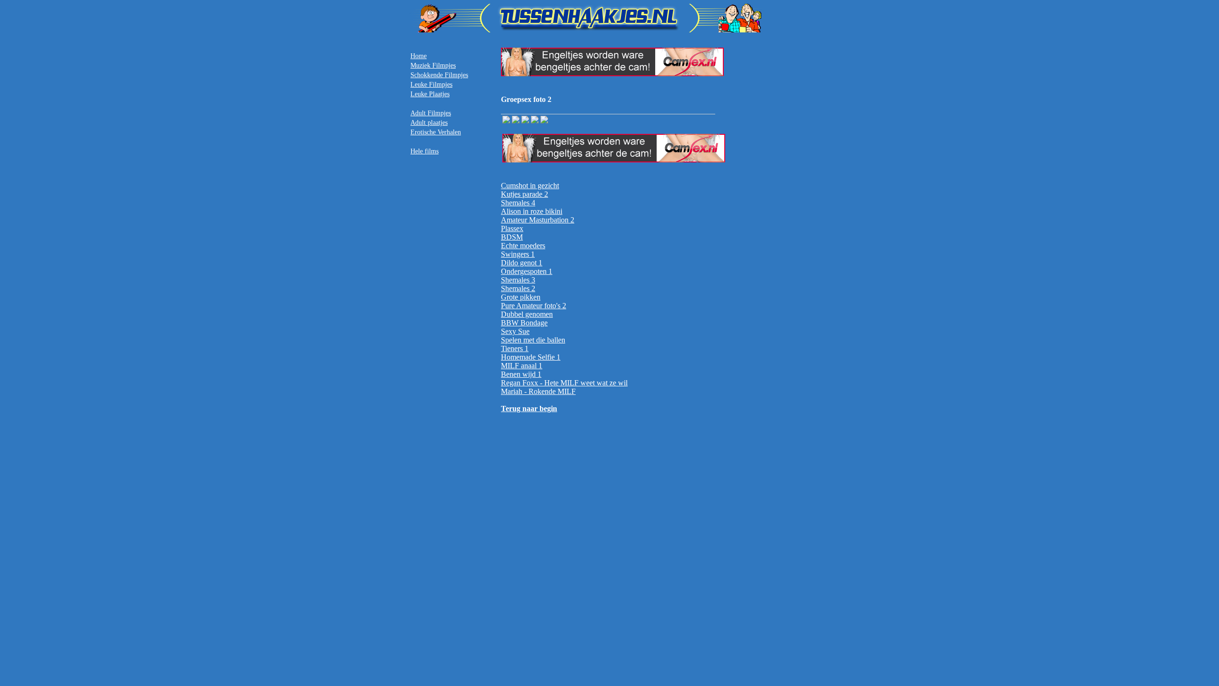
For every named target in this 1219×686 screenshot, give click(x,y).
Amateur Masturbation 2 (537, 220)
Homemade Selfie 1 (530, 357)
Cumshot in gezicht (530, 186)
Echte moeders (523, 246)
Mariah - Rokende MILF (538, 391)
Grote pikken (520, 297)
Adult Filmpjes (430, 113)
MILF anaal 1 (521, 366)
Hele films (424, 151)
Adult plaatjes (429, 122)
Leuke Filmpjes (431, 84)
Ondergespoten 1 (526, 271)
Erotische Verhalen (435, 132)
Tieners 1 (515, 348)
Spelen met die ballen (533, 340)
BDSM (512, 237)
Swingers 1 (518, 254)
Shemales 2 (518, 288)
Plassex (512, 228)
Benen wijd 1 (521, 374)
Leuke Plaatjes (430, 94)
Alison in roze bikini (531, 211)
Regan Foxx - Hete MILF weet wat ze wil (564, 383)
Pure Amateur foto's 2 (533, 306)
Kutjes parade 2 (524, 194)
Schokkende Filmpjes (439, 75)
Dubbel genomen (527, 314)
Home (418, 56)
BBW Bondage (524, 323)
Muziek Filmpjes (433, 65)
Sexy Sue (515, 331)
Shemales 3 (518, 280)
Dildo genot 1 (521, 263)
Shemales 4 (518, 203)
